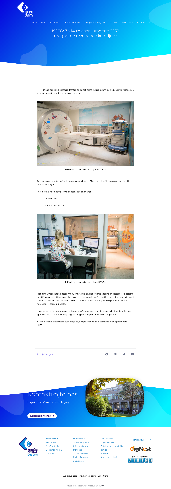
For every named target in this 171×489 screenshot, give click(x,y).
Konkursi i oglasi (108, 457)
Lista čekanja (106, 438)
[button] (150, 22)
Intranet (104, 453)
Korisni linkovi (137, 440)
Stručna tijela (52, 446)
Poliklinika (51, 442)
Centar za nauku (54, 450)
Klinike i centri (53, 438)
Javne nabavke (80, 453)
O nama (50, 453)
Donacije (77, 450)
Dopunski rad (107, 442)
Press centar (79, 438)
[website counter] (140, 460)
